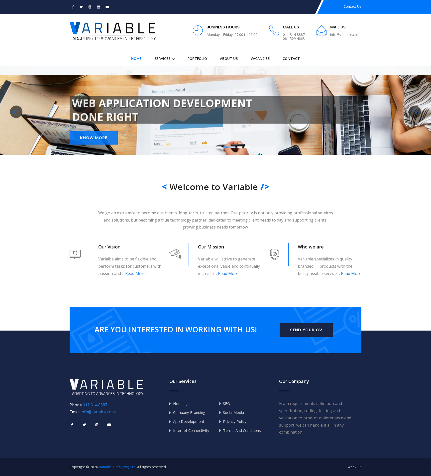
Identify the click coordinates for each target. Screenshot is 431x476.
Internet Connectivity (191, 430)
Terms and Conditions (242, 430)
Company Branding (189, 412)
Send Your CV (306, 330)
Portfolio (197, 58)
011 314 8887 (95, 405)
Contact (291, 58)
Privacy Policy (234, 421)
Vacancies (260, 58)
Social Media (233, 412)
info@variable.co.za (98, 412)
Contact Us (352, 6)
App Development (188, 421)
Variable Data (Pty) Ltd (117, 467)
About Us (229, 58)
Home (136, 58)
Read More (135, 273)
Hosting (180, 403)
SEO (226, 403)
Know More (93, 140)
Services (162, 58)
